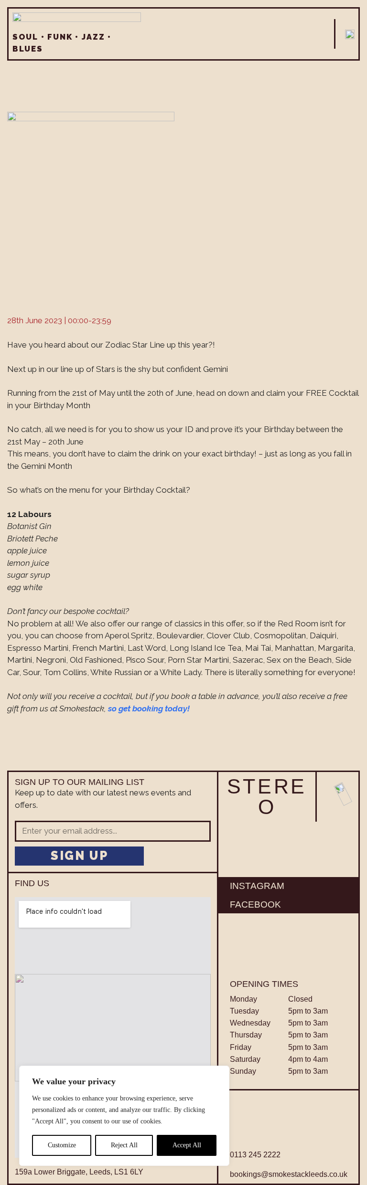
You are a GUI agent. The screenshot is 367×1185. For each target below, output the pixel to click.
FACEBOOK (255, 904)
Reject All (124, 1145)
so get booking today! (149, 708)
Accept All (187, 1145)
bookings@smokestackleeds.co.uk (288, 1174)
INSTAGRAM (257, 886)
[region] (124, 1116)
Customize (62, 1145)
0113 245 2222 (255, 1155)
